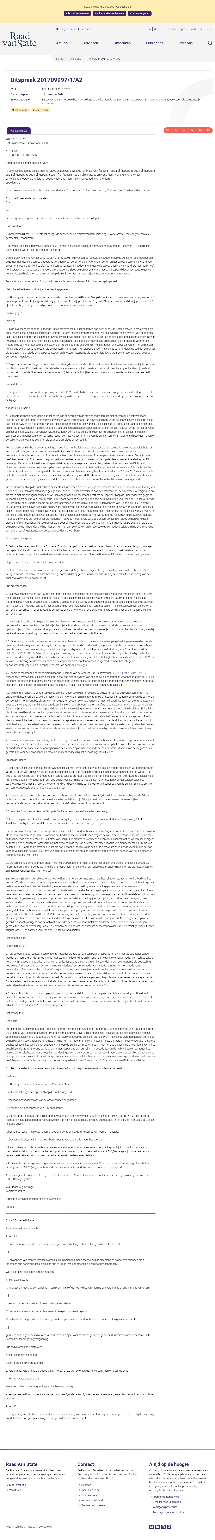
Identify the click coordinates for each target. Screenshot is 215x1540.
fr (162, 29)
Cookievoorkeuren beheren (109, 13)
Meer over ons (17, 1484)
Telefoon (86, 1484)
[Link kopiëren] (192, 130)
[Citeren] (200, 130)
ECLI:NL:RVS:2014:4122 (133, 672)
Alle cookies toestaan (77, 13)
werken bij (196, 29)
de (156, 29)
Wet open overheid (92, 1500)
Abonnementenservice (166, 1496)
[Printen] (184, 130)
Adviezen (91, 43)
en (150, 29)
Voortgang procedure (165, 1507)
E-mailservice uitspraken (167, 1501)
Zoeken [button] (210, 43)
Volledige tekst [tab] (18, 130)
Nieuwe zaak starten (93, 1505)
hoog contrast (68, 29)
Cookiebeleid (123, 6)
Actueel (62, 43)
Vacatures (15, 1490)
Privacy (31, 1526)
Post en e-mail (89, 1495)
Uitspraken (122, 43)
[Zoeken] (168, 130)
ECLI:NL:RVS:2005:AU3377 (21, 653)
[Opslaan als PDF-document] (208, 130)
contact (172, 29)
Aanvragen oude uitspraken (169, 1512)
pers (183, 29)
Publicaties (154, 43)
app (209, 29)
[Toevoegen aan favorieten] (176, 130)
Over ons (186, 43)
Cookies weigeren (139, 13)
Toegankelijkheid (15, 1526)
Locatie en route (90, 1490)
